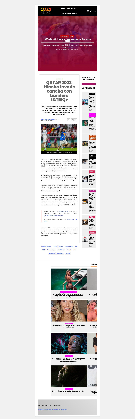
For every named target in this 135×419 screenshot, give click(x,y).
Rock (92, 217)
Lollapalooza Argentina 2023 (93, 138)
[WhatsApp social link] (75, 119)
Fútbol (55, 246)
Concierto (92, 232)
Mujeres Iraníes (51, 249)
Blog (48, 45)
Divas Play (92, 115)
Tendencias (64, 36)
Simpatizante (60, 253)
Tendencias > (64, 292)
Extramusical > (93, 136)
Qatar (75, 249)
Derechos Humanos (46, 246)
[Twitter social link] (72, 119)
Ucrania (68, 253)
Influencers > (93, 191)
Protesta (69, 249)
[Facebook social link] (68, 119)
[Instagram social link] (87, 10)
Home (44, 45)
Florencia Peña (72, 292)
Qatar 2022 (52, 253)
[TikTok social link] (90, 10)
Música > (91, 172)
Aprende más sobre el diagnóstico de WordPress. (53, 409)
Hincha (61, 246)
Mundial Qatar (61, 249)
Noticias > (92, 94)
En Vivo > (92, 155)
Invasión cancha (69, 246)
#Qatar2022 (63, 211)
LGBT (72, 36)
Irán (76, 246)
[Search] (95, 11)
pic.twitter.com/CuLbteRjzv (53, 215)
